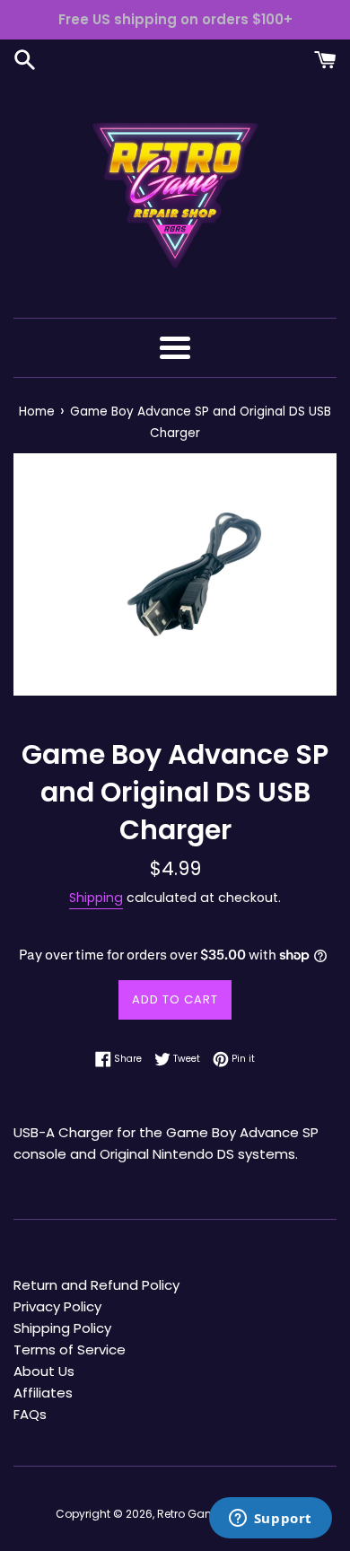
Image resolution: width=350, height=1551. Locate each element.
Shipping (96, 898)
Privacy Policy (57, 1306)
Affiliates (43, 1392)
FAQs (30, 1414)
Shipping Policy (62, 1328)
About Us (43, 1371)
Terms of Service (69, 1349)
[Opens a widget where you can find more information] (270, 1519)
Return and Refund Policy (96, 1284)
